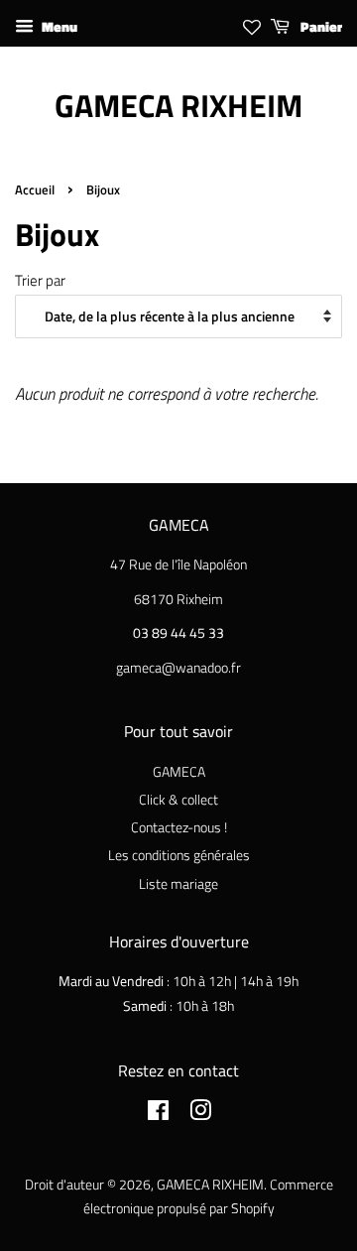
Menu (58, 26)
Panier (320, 26)
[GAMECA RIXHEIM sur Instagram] (200, 1114)
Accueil (35, 190)
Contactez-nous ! (179, 827)
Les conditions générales (179, 855)
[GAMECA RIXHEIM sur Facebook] (158, 1114)
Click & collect (178, 800)
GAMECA (179, 772)
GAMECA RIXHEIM (178, 105)
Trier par (40, 280)
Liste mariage (178, 884)
